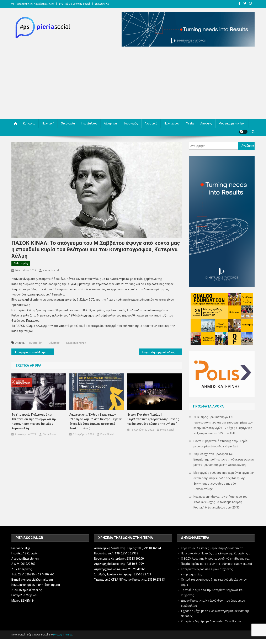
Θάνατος (54, 342)
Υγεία (190, 123)
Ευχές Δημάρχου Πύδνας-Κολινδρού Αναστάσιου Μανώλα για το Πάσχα (162, 352)
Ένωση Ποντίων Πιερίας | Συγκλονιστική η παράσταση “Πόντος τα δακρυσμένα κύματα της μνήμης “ (153, 419)
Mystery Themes (62, 634)
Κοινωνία (29, 123)
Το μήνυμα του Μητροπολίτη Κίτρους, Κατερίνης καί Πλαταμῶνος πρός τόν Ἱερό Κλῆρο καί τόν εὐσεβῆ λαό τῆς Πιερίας (35, 352)
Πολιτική (48, 123)
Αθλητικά (110, 123)
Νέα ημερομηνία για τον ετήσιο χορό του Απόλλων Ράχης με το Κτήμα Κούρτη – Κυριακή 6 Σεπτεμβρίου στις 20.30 (220, 502)
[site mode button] (243, 132)
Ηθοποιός (35, 342)
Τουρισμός (130, 123)
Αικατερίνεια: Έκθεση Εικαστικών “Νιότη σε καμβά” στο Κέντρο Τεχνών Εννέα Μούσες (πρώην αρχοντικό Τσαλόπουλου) (95, 421)
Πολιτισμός (172, 123)
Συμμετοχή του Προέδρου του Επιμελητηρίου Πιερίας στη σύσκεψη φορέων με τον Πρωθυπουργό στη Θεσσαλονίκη (223, 459)
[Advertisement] (133, 84)
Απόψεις (206, 123)
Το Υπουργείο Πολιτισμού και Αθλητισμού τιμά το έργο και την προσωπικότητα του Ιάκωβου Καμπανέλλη (33, 421)
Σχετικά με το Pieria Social (74, 3)
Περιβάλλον (89, 123)
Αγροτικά (151, 123)
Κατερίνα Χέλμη (76, 342)
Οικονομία (68, 123)
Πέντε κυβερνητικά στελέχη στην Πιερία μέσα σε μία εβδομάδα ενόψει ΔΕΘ (220, 443)
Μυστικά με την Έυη (232, 123)
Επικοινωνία (102, 3)
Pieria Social (51, 270)
